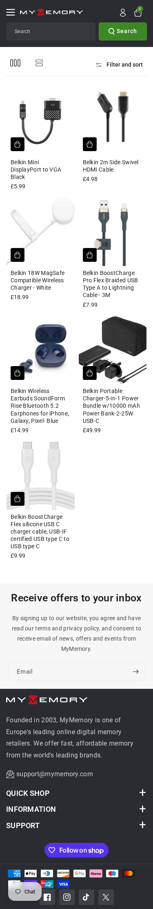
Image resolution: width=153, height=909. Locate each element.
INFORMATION (31, 809)
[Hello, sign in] (123, 13)
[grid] (15, 63)
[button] (13, 12)
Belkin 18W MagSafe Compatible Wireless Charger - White (37, 280)
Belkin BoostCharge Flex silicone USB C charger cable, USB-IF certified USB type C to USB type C (40, 532)
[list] (39, 63)
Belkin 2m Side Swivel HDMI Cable (111, 166)
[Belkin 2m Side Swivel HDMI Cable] (113, 121)
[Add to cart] (17, 144)
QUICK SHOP (28, 793)
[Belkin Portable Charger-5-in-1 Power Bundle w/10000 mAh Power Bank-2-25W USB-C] (113, 350)
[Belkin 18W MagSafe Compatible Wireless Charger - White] (41, 232)
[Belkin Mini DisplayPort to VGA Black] (41, 121)
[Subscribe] (135, 672)
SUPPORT (23, 825)
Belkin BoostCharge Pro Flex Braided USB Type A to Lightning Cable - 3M (110, 284)
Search (127, 31)
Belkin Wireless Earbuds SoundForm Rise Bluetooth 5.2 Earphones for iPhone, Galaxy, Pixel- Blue (40, 406)
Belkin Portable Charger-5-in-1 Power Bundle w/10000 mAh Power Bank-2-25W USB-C (111, 406)
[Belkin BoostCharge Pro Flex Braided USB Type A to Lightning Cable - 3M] (113, 232)
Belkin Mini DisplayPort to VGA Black (36, 169)
